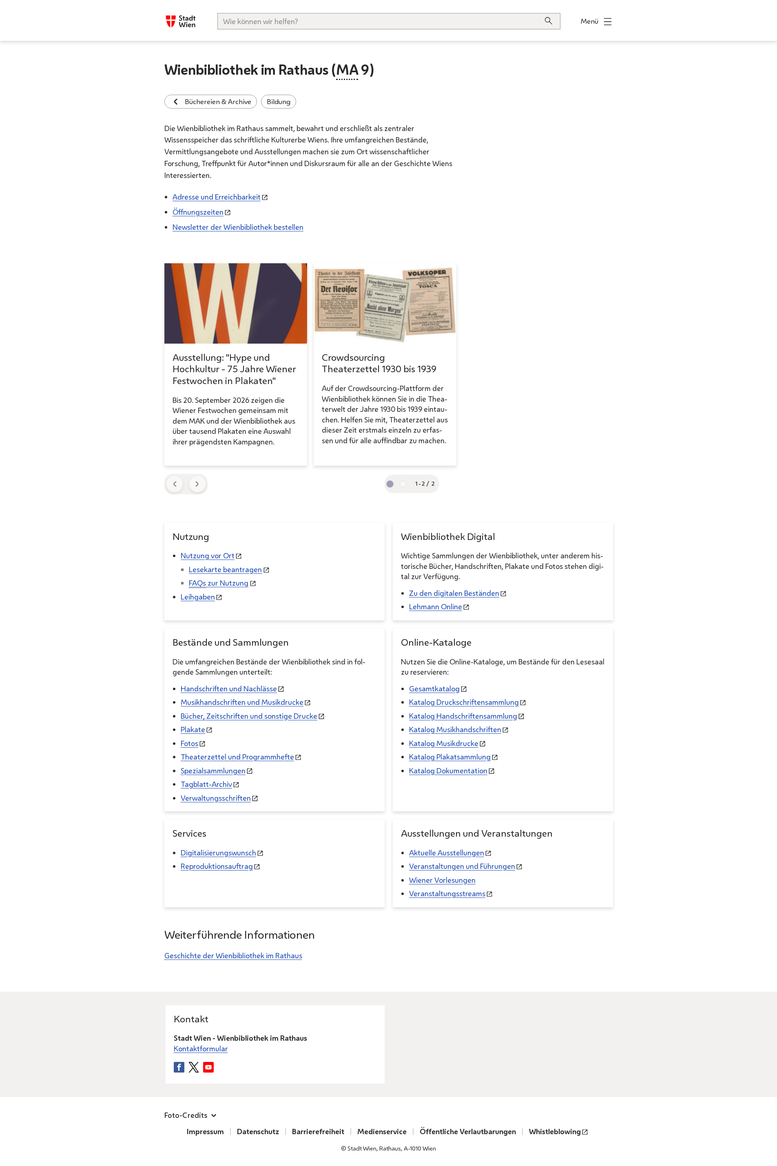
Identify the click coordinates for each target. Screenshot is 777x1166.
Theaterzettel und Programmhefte (237, 757)
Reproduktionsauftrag (217, 866)
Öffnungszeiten (198, 212)
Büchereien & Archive (218, 101)
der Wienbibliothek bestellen (238, 227)
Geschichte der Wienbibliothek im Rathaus (233, 955)
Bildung (278, 101)
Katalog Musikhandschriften (455, 729)
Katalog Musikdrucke (443, 743)
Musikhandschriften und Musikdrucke (242, 702)
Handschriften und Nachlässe (229, 688)
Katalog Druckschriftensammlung (464, 702)
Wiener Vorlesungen (442, 880)
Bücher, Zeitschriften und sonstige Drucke (249, 716)
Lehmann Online (435, 606)
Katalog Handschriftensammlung (463, 716)
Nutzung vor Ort (208, 555)
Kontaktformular (201, 1048)
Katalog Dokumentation (448, 770)
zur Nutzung (218, 583)
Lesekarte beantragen (225, 569)
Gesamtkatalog (434, 688)
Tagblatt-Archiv (206, 784)
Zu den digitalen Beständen (454, 593)
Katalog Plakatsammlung (450, 757)
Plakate (193, 729)
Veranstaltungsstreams (447, 893)
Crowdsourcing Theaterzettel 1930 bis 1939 (379, 363)
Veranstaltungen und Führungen (462, 866)
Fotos (189, 743)
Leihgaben (198, 597)
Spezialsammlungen (213, 770)
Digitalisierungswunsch (218, 852)
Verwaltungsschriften (216, 798)
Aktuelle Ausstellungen (446, 852)
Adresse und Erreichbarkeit (217, 197)
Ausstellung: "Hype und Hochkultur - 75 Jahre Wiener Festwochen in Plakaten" (234, 369)
